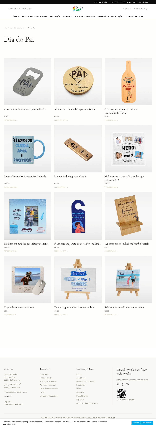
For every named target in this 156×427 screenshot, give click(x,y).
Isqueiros (80, 392)
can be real (111, 417)
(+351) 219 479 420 (12, 385)
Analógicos (80, 378)
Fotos (78, 388)
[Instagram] (118, 384)
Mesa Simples (82, 396)
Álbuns (79, 374)
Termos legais (46, 378)
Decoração (80, 385)
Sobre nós (44, 374)
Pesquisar (15, 9)
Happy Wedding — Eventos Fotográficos (129, 2)
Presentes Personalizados (87, 403)
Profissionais (100, 2)
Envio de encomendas (49, 388)
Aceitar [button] (136, 423)
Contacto (27, 9)
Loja (5, 28)
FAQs (42, 392)
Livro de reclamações (48, 396)
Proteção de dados (48, 381)
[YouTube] (127, 384)
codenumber (91, 417)
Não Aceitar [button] (147, 423)
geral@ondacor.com (12, 388)
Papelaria (80, 399)
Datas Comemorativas (17, 28)
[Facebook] (122, 384)
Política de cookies (47, 385)
